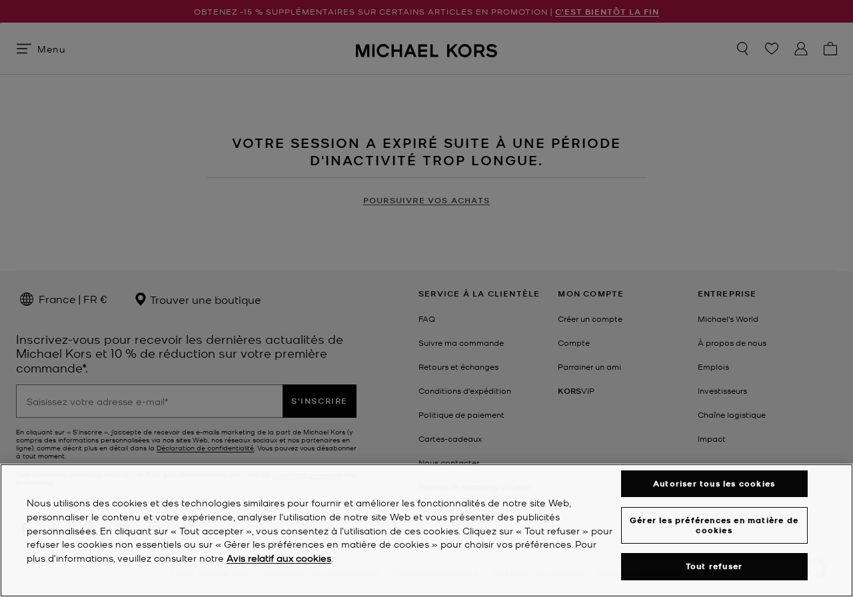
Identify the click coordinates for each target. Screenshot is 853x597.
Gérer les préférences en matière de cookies (714, 524)
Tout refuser (714, 566)
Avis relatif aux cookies (279, 558)
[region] (426, 530)
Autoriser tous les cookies (714, 483)
